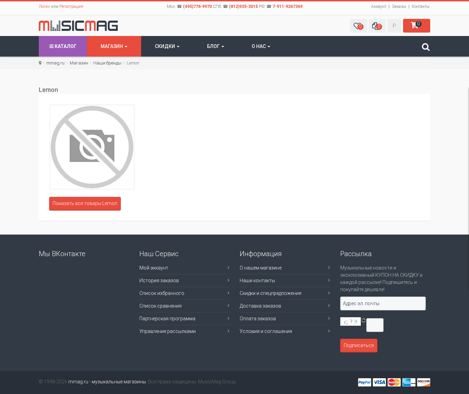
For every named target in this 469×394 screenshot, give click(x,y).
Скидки (165, 46)
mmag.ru (55, 62)
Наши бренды (107, 62)
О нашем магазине (261, 268)
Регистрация (71, 6)
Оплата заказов (258, 318)
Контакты (421, 6)
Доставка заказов (260, 306)
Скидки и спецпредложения (270, 293)
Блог (214, 46)
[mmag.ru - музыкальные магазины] (78, 26)
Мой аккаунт (153, 268)
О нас (259, 46)
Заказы (399, 6)
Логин (44, 6)
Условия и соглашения (266, 331)
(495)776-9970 (197, 6)
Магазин (112, 46)
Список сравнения (160, 306)
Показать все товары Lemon (85, 203)
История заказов (159, 280)
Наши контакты (257, 280)
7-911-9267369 (287, 6)
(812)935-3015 (243, 6)
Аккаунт (378, 6)
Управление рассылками (167, 331)
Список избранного (161, 293)
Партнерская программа (167, 318)
